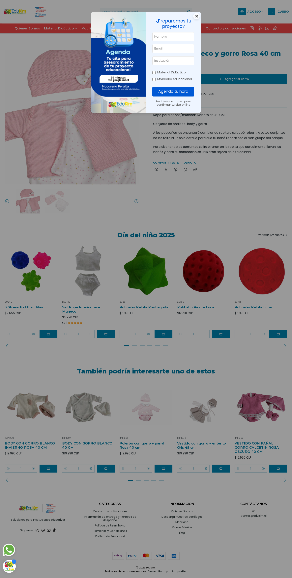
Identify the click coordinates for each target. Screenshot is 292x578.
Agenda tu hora (173, 91)
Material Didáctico (171, 72)
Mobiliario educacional (174, 79)
